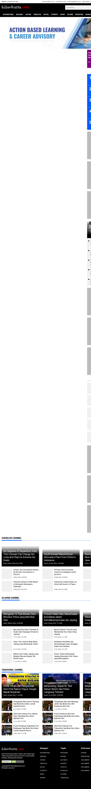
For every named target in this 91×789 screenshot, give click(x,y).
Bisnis (62, 14)
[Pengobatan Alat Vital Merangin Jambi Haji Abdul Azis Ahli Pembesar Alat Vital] (47, 706)
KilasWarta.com (60, 1)
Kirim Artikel (85, 756)
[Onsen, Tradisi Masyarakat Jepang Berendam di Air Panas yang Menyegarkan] (47, 658)
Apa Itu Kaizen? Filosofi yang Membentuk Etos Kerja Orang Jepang (65, 632)
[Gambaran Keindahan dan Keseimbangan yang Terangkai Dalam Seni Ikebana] (47, 646)
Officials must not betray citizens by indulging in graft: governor (65, 572)
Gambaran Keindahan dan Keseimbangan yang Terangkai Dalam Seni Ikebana (66, 644)
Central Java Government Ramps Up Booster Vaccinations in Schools (26, 572)
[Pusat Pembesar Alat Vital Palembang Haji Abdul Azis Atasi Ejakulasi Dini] (47, 718)
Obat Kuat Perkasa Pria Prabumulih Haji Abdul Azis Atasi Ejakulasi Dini (66, 728)
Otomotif (54, 14)
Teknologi (37, 14)
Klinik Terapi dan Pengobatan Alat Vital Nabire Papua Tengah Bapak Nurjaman (19, 689)
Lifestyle (63, 767)
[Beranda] (15, 7)
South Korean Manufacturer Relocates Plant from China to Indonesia (60, 557)
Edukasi (63, 756)
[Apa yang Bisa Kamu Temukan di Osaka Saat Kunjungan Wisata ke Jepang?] (7, 634)
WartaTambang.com (74, 1)
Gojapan (63, 774)
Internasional (8, 14)
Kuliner (70, 14)
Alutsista (63, 760)
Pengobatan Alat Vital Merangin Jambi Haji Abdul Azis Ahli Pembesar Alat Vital (66, 704)
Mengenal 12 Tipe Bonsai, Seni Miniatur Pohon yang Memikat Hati (19, 617)
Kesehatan (79, 14)
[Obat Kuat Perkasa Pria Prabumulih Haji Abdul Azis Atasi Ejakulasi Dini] (47, 730)
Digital (46, 14)
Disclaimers (85, 760)
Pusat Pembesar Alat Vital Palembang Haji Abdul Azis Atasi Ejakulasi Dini (66, 716)
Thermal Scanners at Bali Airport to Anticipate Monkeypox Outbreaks (25, 584)
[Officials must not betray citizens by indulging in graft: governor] (47, 574)
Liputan (28, 14)
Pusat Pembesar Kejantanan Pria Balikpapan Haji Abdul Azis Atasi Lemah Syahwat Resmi (26, 728)
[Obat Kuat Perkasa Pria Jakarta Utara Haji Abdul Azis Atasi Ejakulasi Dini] (7, 718)
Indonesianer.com (48, 1)
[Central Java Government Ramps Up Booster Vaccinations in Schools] (7, 574)
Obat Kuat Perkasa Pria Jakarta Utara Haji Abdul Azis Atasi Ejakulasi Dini (25, 716)
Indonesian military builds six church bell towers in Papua (65, 583)
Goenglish (64, 770)
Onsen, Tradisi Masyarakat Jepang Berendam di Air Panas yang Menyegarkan (66, 656)
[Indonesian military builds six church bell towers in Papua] (47, 586)
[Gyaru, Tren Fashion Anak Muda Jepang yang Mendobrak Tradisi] (7, 646)
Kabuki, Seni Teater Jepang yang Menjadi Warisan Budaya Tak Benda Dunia (25, 656)
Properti (63, 763)
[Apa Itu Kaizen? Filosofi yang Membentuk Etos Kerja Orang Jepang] (47, 634)
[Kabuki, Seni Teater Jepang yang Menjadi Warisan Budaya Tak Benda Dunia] (7, 658)
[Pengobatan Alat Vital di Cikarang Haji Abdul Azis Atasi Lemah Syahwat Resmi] (7, 706)
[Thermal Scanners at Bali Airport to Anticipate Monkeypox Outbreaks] (7, 586)
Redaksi (83, 753)
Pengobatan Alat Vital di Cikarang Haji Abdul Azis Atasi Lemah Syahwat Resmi (26, 704)
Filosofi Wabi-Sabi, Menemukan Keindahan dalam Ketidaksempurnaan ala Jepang (60, 617)
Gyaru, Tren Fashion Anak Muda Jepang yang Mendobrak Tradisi (25, 643)
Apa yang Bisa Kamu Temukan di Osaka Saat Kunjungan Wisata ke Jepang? (25, 632)
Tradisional (64, 778)
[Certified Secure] (7, 761)
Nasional (19, 14)
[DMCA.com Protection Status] (18, 761)
